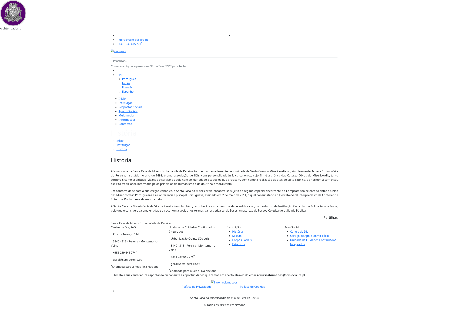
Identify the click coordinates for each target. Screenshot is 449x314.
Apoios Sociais (128, 111)
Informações (127, 120)
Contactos (125, 124)
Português (129, 79)
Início (122, 99)
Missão (237, 236)
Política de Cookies (252, 287)
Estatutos (238, 244)
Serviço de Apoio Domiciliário (309, 236)
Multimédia (126, 115)
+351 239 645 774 (130, 44)
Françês (127, 87)
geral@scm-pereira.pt (133, 40)
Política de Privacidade (197, 287)
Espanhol (128, 91)
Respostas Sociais (130, 107)
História (121, 149)
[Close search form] (112, 55)
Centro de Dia (299, 231)
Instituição (126, 103)
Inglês (126, 83)
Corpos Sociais (242, 240)
